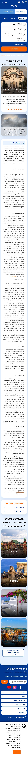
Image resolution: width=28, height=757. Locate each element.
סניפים (10, 717)
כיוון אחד (13, 18)
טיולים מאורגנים (21, 705)
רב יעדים (5, 18)
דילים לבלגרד (20, 492)
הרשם (4, 682)
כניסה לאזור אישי (19, 2)
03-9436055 (20, 717)
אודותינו (9, 720)
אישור (16, 752)
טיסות (24, 696)
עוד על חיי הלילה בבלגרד (14, 109)
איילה (24, 692)
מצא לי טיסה (14, 49)
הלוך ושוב (22, 18)
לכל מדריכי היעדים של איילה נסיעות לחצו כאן (13, 653)
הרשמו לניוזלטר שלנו (17, 668)
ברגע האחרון (22, 709)
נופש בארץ (22, 713)
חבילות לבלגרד (8, 12)
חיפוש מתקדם (19, 44)
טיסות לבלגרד (20, 12)
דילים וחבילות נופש (20, 700)
